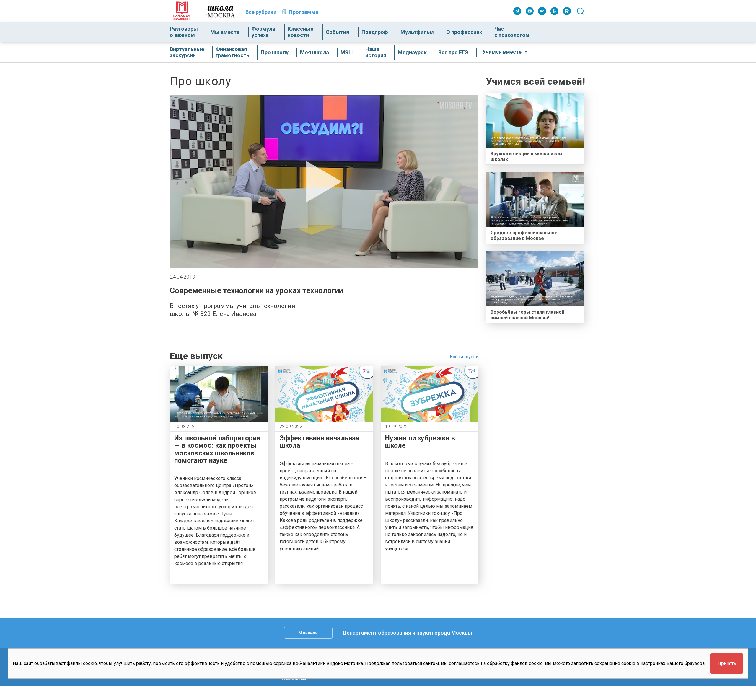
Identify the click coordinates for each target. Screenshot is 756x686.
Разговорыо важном (184, 32)
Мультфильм (417, 32)
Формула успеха (263, 32)
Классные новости (300, 32)
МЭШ (347, 52)
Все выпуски (464, 357)
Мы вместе (224, 32)
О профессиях (464, 32)
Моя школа (314, 52)
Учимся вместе (502, 52)
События (337, 32)
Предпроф (374, 32)
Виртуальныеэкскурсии (187, 52)
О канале (308, 632)
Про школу (275, 52)
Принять (727, 663)
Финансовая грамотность (232, 52)
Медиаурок (412, 52)
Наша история (375, 52)
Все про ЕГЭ (453, 52)
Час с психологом (511, 32)
